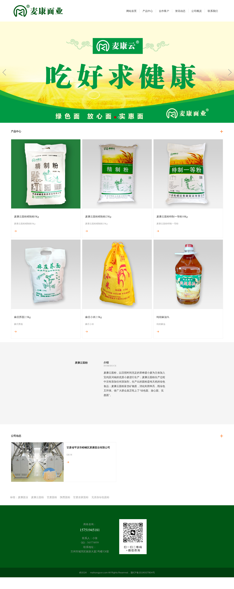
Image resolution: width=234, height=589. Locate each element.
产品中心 (16, 131)
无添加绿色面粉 (100, 497)
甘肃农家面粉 (80, 497)
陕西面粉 (65, 497)
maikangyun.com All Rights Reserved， (110, 572)
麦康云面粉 (37, 497)
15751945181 (90, 529)
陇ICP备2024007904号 (143, 572)
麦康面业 (23, 497)
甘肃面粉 (52, 497)
